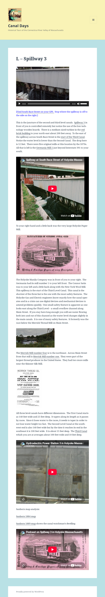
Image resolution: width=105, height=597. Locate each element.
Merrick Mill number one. (46, 356)
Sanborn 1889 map (26, 523)
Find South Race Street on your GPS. (35, 111)
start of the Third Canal (73, 136)
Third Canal (81, 431)
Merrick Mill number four (33, 352)
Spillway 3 (79, 122)
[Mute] (78, 103)
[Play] (19, 103)
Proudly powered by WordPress (30, 591)
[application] (52, 103)
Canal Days (18, 25)
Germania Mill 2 (44, 147)
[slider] (84, 103)
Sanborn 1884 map (26, 516)
